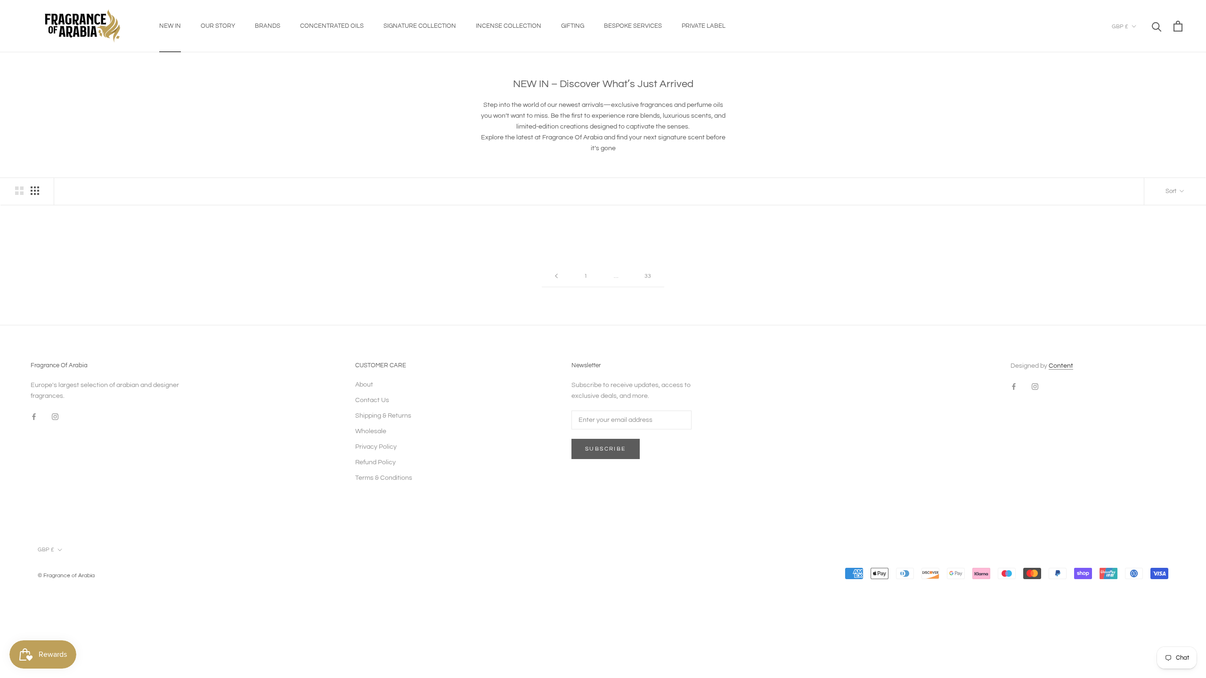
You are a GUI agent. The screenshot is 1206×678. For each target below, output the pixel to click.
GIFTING (572, 26)
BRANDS (267, 26)
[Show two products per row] (19, 190)
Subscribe (605, 449)
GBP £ (1120, 27)
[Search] (1157, 26)
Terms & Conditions (383, 478)
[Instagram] (55, 417)
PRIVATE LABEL (703, 26)
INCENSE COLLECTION (508, 26)
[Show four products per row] (35, 190)
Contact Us (372, 400)
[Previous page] (556, 276)
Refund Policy (375, 462)
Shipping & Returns (383, 415)
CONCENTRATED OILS (332, 26)
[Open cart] (1177, 26)
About (364, 384)
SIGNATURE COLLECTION (419, 26)
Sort (1171, 191)
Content (1061, 366)
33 (647, 276)
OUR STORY (218, 26)
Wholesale (370, 431)
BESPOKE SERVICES (633, 26)
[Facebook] (34, 417)
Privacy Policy (376, 447)
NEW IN (170, 26)
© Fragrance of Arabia (66, 576)
